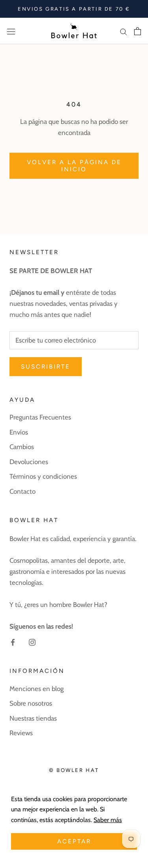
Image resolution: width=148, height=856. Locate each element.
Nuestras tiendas (33, 718)
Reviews (21, 733)
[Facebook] (12, 641)
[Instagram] (32, 641)
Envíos (18, 432)
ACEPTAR (74, 841)
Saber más (108, 820)
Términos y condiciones (43, 476)
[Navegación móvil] (11, 31)
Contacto (22, 491)
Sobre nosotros (30, 703)
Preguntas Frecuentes (40, 417)
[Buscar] (123, 30)
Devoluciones (28, 462)
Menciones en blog (36, 689)
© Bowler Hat (74, 770)
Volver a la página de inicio (74, 166)
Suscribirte (45, 366)
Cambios (21, 447)
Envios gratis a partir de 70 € (74, 9)
